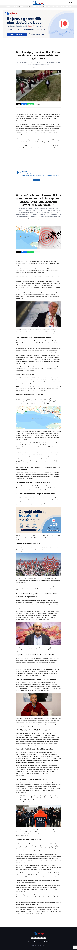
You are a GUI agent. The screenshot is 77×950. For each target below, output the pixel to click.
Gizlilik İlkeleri (45, 941)
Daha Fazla (69, 6)
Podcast (34, 6)
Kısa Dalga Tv (51, 6)
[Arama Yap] (7, 2)
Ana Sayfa (30, 941)
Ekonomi (62, 6)
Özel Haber (7, 6)
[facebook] (65, 2)
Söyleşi (28, 6)
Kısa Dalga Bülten (42, 6)
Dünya (57, 6)
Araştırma (14, 6)
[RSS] (44, 938)
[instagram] (71, 2)
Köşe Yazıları (22, 6)
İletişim (39, 941)
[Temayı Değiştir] (5, 2)
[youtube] (69, 2)
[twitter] (67, 2)
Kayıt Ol (36, 180)
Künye (35, 941)
